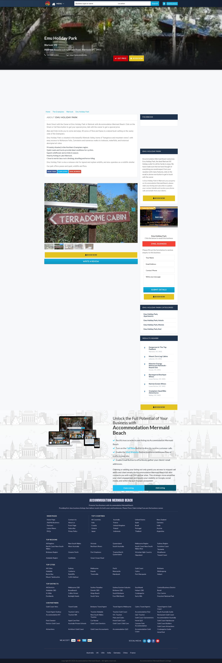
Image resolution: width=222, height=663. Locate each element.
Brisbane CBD (118, 590)
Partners (50, 525)
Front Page (72, 525)
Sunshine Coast (163, 546)
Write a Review (91, 263)
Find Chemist (51, 620)
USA (102, 653)
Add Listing (160, 488)
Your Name (150, 258)
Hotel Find (161, 632)
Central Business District (166, 587)
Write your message (153, 277)
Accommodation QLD (120, 629)
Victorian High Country (143, 552)
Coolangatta (139, 593)
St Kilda (49, 593)
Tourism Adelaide (97, 612)
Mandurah (116, 574)
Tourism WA (72, 615)
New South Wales (74, 543)
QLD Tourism (140, 615)
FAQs (49, 531)
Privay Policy (72, 531)
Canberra (71, 571)
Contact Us (72, 520)
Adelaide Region (52, 558)
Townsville (94, 574)
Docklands (50, 596)
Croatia (94, 525)
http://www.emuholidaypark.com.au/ (83, 55)
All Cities (49, 568)
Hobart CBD (139, 590)
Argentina (160, 531)
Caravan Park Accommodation (141, 624)
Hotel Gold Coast (119, 620)
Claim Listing (63, 171)
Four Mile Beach (118, 596)
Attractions (50, 629)
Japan (93, 531)
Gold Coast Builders (164, 623)
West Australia (73, 546)
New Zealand (161, 520)
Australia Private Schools (77, 623)
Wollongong (161, 571)
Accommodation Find (142, 612)
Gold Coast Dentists (98, 623)
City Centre (161, 593)
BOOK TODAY (52, 171)
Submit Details (159, 290)
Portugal (138, 528)
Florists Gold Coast (53, 623)
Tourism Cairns (73, 612)
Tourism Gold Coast (120, 612)
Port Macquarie (140, 574)
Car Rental (94, 620)
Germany (160, 522)
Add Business (172, 4)
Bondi (159, 590)
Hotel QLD (139, 620)
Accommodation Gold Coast (143, 630)
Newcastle (116, 571)
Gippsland (138, 555)
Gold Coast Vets (52, 607)
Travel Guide (72, 607)
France (115, 522)
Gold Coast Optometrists (144, 618)
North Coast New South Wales (54, 547)
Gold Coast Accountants (100, 629)
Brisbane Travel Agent (99, 607)
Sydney (71, 568)
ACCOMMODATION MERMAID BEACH (111, 500)
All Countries (96, 520)
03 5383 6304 (53, 55)
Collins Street (73, 593)
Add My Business (53, 522)
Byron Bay (49, 574)
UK (97, 653)
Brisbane (160, 568)
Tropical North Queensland (118, 553)
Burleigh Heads (73, 596)
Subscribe (71, 528)
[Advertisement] (111, 87)
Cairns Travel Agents (142, 607)
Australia (116, 520)
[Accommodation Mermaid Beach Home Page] (164, 3)
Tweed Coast (162, 555)
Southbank (139, 587)
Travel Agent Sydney (53, 612)
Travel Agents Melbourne (122, 607)
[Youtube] (158, 641)
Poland (115, 528)
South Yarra (95, 596)
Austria (159, 528)
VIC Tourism (117, 615)
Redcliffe (71, 574)
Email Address (151, 264)
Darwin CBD (95, 590)
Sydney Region (162, 543)
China (125, 653)
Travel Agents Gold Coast (164, 608)
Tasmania (160, 549)
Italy (93, 522)
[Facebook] (153, 641)
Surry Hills (138, 596)
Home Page (51, 520)
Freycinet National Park (165, 596)
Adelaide (49, 571)
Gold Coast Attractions (165, 626)
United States (140, 520)
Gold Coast (139, 568)
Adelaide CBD (51, 590)
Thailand (138, 531)
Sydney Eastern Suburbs (121, 587)
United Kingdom (119, 525)
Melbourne (94, 568)
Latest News (51, 528)
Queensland (117, 543)
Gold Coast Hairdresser (165, 620)
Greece (94, 528)
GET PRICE (121, 58)
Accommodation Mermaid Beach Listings (155, 661)
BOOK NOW (138, 58)
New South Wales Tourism (97, 616)
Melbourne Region (141, 543)
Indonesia (116, 531)
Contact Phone (151, 270)
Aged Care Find (73, 620)
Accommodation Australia (166, 618)
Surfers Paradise (96, 587)
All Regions (50, 543)
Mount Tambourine (53, 577)
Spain (137, 522)
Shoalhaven (161, 552)
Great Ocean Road (97, 558)
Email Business (75, 171)
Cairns (137, 571)
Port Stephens (96, 552)
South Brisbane (118, 593)
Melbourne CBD (74, 587)
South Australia (118, 546)
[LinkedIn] (145, 641)
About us (71, 522)
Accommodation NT (53, 615)
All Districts (50, 587)
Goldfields (72, 558)
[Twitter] (149, 641)
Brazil (137, 525)
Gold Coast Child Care (121, 623)
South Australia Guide (165, 612)
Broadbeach (72, 590)
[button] (51, 214)
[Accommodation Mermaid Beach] (57, 4)
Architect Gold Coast (76, 629)
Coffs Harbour (73, 577)
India (158, 525)
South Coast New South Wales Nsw (144, 547)
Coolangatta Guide (164, 629)
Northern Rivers (96, 546)
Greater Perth (73, 552)
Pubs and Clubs (118, 618)
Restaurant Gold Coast (165, 615)
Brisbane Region (52, 552)
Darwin (93, 571)
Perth (115, 568)
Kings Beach (95, 593)
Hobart (159, 574)
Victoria (93, 543)
